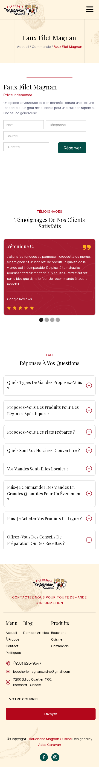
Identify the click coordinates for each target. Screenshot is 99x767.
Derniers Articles (36, 632)
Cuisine (56, 639)
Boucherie (59, 632)
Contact (12, 646)
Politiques (13, 652)
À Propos (13, 639)
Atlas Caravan (49, 744)
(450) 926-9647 (27, 663)
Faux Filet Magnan (68, 46)
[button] (90, 9)
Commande (41, 46)
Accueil (23, 46)
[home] (20, 10)
